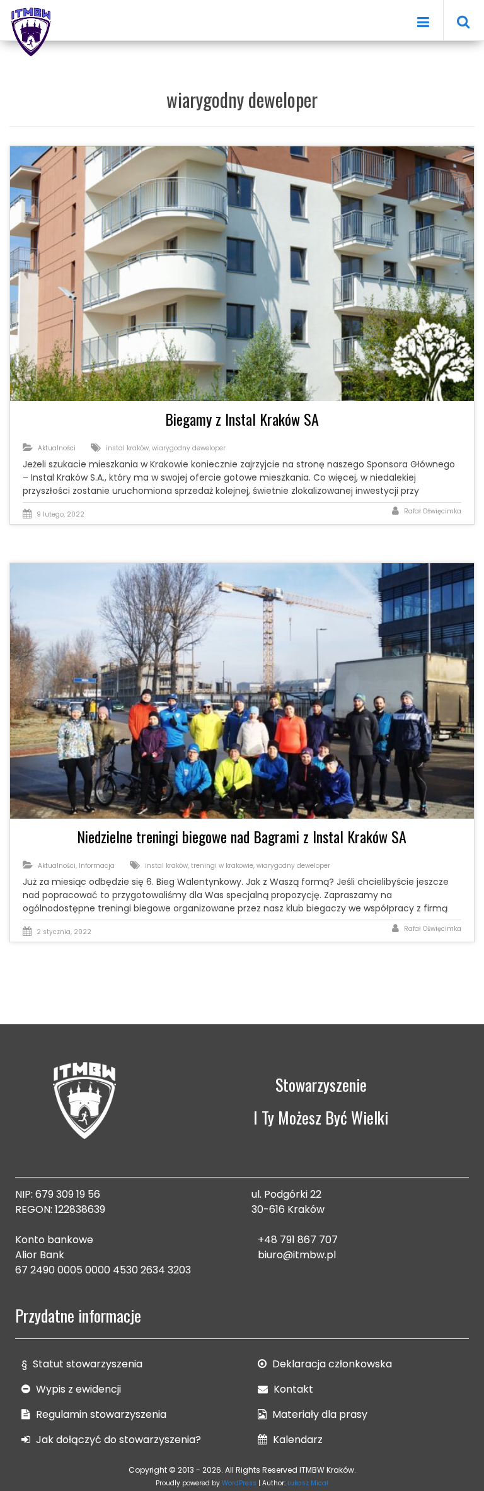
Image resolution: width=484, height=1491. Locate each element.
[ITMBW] (31, 30)
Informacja (97, 865)
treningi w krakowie (222, 865)
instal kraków (127, 448)
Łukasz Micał (307, 1483)
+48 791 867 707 (298, 1239)
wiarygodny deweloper (189, 448)
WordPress (239, 1483)
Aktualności (57, 448)
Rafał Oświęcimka (432, 511)
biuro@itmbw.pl (297, 1255)
